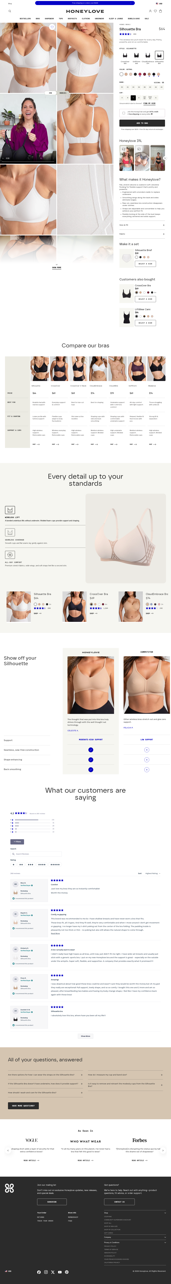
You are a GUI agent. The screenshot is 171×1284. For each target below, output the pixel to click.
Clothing (86, 19)
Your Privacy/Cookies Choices (116, 1259)
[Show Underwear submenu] (105, 19)
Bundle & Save (134, 19)
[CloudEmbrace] (98, 368)
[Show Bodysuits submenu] (78, 19)
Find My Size (149, 103)
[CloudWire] (117, 368)
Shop (34, 444)
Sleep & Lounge (116, 19)
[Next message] (131, 3)
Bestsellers (25, 19)
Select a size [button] (145, 264)
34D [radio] (50, 93)
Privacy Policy (110, 1246)
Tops (61, 19)
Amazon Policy (110, 1252)
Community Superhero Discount (117, 1220)
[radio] (125, 59)
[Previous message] (39, 3)
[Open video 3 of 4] (142, 158)
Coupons (108, 1216)
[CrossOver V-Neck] (78, 368)
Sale (147, 19)
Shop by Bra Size (110, 1226)
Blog (10, 4)
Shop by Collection (112, 1229)
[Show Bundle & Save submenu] (141, 19)
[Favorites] (155, 11)
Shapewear (49, 19)
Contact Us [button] (119, 1202)
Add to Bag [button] (142, 123)
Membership (73, 1217)
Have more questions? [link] (23, 1106)
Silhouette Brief (143, 251)
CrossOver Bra (143, 287)
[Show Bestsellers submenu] (32, 19)
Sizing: (157, 83)
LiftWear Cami (142, 311)
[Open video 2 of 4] (126, 158)
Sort (140, 873)
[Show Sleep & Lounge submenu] (124, 19)
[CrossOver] (59, 368)
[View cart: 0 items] (160, 11)
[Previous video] (119, 158)
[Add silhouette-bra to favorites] (52, 27)
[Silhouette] (39, 368)
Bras (38, 19)
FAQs (70, 1221)
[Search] (9, 11)
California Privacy (112, 1262)
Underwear (99, 19)
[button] (42, 608)
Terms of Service (111, 1249)
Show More (56, 267)
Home (121, 24)
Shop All (107, 1223)
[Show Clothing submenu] (91, 19)
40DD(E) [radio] (62, 93)
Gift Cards (108, 1233)
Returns (40, 1217)
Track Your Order (45, 1221)
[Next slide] (110, 143)
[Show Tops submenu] (64, 19)
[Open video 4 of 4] (157, 158)
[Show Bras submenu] (41, 19)
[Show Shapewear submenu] (55, 19)
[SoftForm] (137, 368)
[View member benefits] (151, 114)
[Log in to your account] (150, 11)
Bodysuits (72, 19)
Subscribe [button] (52, 1202)
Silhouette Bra (26, 893)
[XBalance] (156, 368)
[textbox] (36, 854)
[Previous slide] (3, 143)
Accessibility (109, 1256)
